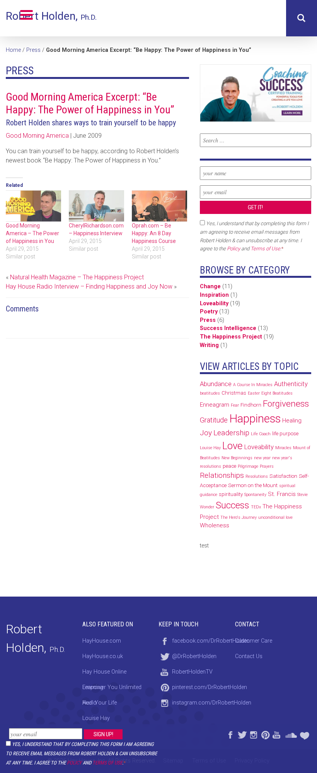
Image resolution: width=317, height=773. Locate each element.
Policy (74, 763)
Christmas (234, 393)
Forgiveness (286, 403)
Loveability (214, 303)
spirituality (231, 494)
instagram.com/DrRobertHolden (211, 702)
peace (229, 466)
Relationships (222, 475)
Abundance (216, 384)
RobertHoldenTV (192, 672)
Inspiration (214, 295)
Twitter (241, 734)
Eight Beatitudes (277, 393)
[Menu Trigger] (26, 14)
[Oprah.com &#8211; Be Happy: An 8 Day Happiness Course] (159, 206)
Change (210, 286)
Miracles (283, 447)
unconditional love (275, 517)
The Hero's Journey (238, 517)
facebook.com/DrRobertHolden (211, 641)
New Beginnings (237, 457)
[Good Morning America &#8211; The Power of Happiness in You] (33, 206)
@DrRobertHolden (194, 656)
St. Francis (282, 494)
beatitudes (210, 393)
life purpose (285, 433)
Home (13, 50)
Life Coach (261, 433)
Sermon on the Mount (253, 485)
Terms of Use (107, 763)
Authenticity (291, 384)
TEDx (256, 507)
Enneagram (214, 404)
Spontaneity (255, 494)
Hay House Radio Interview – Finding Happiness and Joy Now (89, 286)
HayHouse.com (101, 641)
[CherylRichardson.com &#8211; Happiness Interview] (96, 206)
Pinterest (265, 734)
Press (33, 50)
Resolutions (256, 476)
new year (262, 457)
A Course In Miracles (253, 384)
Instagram (253, 734)
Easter (254, 393)
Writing (209, 345)
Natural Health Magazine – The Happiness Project (77, 277)
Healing (292, 420)
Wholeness (214, 525)
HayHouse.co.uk (102, 656)
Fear (235, 405)
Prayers (267, 466)
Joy (206, 432)
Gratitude (214, 420)
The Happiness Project (231, 336)
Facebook (230, 734)
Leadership (231, 432)
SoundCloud (291, 734)
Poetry (209, 311)
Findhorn (250, 405)
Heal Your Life (305, 734)
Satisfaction (283, 476)
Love (232, 445)
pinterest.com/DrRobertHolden (209, 687)
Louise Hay (210, 447)
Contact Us (248, 656)
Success (232, 505)
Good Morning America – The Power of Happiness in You (32, 233)
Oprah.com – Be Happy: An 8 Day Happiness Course (154, 233)
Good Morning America (37, 135)
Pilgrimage (248, 466)
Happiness (255, 418)
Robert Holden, (51, 16)
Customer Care (253, 641)
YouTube (276, 734)
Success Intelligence (228, 328)
